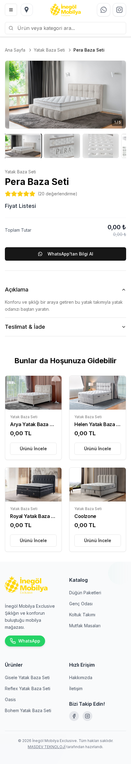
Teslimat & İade (25, 327)
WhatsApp (29, 640)
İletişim (76, 688)
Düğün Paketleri (85, 592)
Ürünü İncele (33, 448)
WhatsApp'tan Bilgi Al (70, 253)
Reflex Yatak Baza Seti (27, 688)
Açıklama (16, 289)
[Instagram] (87, 716)
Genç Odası (81, 603)
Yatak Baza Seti (49, 50)
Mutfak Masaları (85, 625)
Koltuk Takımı (82, 614)
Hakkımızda (80, 677)
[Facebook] (74, 716)
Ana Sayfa (15, 50)
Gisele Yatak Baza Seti (27, 677)
